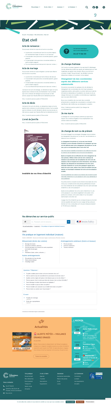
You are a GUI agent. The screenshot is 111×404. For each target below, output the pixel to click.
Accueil (24, 34)
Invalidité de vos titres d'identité (36, 173)
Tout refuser (80, 402)
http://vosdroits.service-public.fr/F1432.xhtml (35, 99)
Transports (28, 383)
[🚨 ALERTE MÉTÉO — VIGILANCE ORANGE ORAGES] (21, 341)
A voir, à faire (47, 7)
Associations (43, 381)
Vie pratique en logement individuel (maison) (53, 226)
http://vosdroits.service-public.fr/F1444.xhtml (35, 115)
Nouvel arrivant (29, 376)
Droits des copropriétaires (33, 301)
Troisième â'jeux (89, 344)
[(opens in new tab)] (95, 15)
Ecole (58, 381)
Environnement (29, 381)
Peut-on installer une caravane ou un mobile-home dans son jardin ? (44, 286)
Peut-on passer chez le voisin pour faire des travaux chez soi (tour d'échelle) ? (47, 280)
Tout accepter (70, 402)
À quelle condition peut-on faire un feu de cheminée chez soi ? (42, 273)
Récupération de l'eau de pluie (33, 258)
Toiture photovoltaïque (31, 260)
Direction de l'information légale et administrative (34, 311)
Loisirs (59, 383)
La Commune (71, 7)
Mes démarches (39, 34)
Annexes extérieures (69, 245)
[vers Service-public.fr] (85, 222)
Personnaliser (90, 402)
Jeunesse (59, 7)
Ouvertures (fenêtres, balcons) (33, 245)
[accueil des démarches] (25, 221)
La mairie (76, 378)
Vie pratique (34, 7)
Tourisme (42, 378)
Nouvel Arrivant (76, 73)
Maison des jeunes (62, 378)
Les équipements (79, 381)
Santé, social (28, 386)
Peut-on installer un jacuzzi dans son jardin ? (38, 284)
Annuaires (27, 389)
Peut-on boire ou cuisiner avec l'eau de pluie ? (38, 289)
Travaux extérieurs (69, 247)
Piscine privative (68, 244)
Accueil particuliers (28, 226)
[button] (39, 7)
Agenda (42, 376)
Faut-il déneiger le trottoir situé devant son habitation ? (40, 282)
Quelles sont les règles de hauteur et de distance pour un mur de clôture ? (45, 278)
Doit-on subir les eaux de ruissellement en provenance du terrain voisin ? (45, 275)
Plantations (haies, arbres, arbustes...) (35, 252)
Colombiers (77, 376)
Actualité (76, 383)
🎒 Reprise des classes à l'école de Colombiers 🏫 (90, 358)
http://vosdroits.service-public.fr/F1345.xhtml (35, 122)
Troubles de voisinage (32, 297)
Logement (37, 226)
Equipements (43, 383)
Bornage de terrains (30, 244)
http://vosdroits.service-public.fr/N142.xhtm (73, 123)
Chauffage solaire (29, 261)
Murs (26, 250)
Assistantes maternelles (63, 376)
